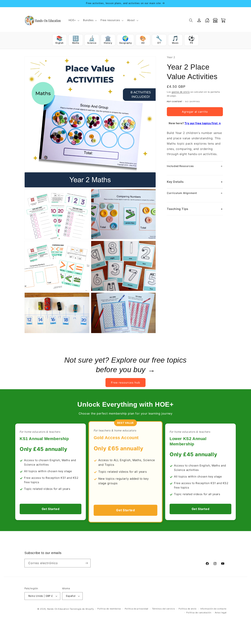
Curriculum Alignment (195, 193)
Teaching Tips (195, 209)
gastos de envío (181, 92)
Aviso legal (221, 612)
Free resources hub (125, 382)
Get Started (51, 509)
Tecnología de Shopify (82, 609)
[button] (73, 20)
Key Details (195, 182)
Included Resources (195, 166)
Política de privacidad (136, 608)
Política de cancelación (198, 612)
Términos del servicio (163, 608)
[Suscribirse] (86, 563)
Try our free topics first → (202, 123)
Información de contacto (213, 608)
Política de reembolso (109, 608)
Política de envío (188, 608)
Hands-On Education (58, 609)
